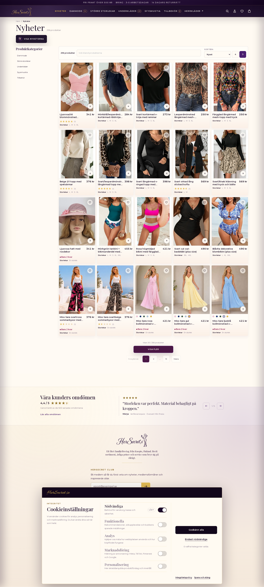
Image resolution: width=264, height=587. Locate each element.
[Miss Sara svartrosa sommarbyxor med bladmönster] (77, 289)
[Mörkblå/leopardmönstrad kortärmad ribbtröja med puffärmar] (115, 87)
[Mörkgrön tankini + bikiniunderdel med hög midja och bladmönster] (115, 221)
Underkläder (22, 66)
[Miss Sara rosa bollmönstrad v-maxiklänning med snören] (153, 289)
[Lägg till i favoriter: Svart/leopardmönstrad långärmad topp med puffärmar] (128, 135)
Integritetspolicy (183, 577)
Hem (18, 21)
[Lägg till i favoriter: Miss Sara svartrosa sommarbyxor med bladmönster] (90, 270)
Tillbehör (21, 78)
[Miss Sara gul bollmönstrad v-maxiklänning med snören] (191, 289)
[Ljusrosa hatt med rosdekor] (77, 221)
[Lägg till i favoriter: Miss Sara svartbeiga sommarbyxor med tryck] (128, 270)
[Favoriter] (242, 11)
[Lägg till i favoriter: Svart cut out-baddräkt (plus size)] (204, 202)
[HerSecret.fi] (22, 11)
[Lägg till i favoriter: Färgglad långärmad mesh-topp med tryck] (242, 67)
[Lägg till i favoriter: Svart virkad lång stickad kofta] (204, 135)
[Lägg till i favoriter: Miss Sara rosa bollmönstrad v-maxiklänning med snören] (166, 270)
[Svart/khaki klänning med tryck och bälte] (230, 154)
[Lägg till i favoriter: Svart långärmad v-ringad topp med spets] (166, 135)
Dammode (22, 55)
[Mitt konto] (235, 11)
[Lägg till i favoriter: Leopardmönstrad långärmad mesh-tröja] (204, 67)
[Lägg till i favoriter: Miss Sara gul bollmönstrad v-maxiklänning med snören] (204, 270)
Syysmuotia (22, 72)
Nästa (176, 359)
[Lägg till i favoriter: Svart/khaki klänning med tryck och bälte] (242, 135)
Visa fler (153, 349)
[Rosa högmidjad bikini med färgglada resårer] (153, 221)
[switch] (136, 524)
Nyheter (60, 11)
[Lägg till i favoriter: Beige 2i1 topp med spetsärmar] (90, 135)
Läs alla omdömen (50, 414)
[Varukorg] (249, 11)
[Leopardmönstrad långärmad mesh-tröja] (191, 87)
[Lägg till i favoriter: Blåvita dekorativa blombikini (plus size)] (242, 202)
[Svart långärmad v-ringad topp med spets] (153, 154)
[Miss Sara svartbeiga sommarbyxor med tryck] (115, 289)
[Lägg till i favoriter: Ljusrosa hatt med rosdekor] (90, 202)
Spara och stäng (202, 577)
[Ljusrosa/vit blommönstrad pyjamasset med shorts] (77, 87)
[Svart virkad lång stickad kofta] (191, 154)
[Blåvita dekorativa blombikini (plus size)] (230, 221)
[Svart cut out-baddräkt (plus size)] (191, 221)
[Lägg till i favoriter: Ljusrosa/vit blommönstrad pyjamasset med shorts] (90, 67)
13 (166, 359)
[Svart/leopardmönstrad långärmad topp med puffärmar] (115, 154)
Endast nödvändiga (196, 539)
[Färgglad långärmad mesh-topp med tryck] (230, 87)
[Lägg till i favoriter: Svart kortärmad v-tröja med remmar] (166, 67)
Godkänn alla (196, 529)
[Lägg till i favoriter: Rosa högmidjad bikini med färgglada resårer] (166, 202)
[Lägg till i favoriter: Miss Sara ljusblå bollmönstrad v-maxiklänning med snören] (242, 270)
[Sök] (227, 11)
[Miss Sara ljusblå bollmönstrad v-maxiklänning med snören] (230, 289)
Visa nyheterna (32, 39)
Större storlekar (24, 61)
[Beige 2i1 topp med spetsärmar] (77, 154)
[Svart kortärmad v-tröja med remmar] (153, 87)
